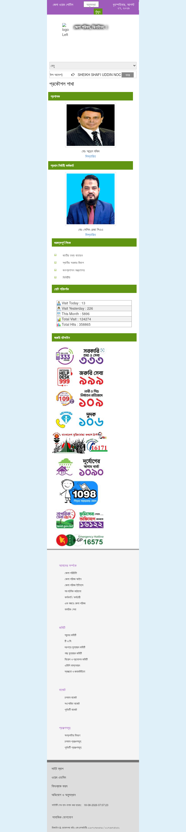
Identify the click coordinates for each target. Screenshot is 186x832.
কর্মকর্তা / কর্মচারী (72, 597)
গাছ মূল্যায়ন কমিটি (73, 653)
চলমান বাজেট (71, 697)
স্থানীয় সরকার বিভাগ (73, 262)
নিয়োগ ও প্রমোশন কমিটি (76, 659)
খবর (127, 74)
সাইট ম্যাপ (57, 768)
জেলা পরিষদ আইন (73, 579)
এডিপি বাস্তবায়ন (72, 665)
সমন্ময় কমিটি (70, 635)
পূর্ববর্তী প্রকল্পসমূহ (73, 747)
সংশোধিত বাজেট (72, 703)
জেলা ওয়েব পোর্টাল (63, 4)
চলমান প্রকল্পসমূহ (73, 741)
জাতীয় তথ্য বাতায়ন (73, 255)
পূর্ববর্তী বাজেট (71, 709)
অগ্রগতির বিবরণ (72, 735)
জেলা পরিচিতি (71, 573)
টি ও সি (68, 641)
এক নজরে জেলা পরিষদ (75, 603)
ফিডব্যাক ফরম (59, 785)
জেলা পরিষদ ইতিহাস (74, 585)
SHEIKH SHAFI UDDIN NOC (94, 74)
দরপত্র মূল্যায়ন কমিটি (75, 647)
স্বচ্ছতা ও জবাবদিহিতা (75, 671)
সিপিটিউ (66, 277)
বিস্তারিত (90, 156)
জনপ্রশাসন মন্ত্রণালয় (74, 270)
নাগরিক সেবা (70, 609)
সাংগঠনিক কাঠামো (73, 591)
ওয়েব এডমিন (59, 777)
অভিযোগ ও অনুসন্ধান (64, 794)
